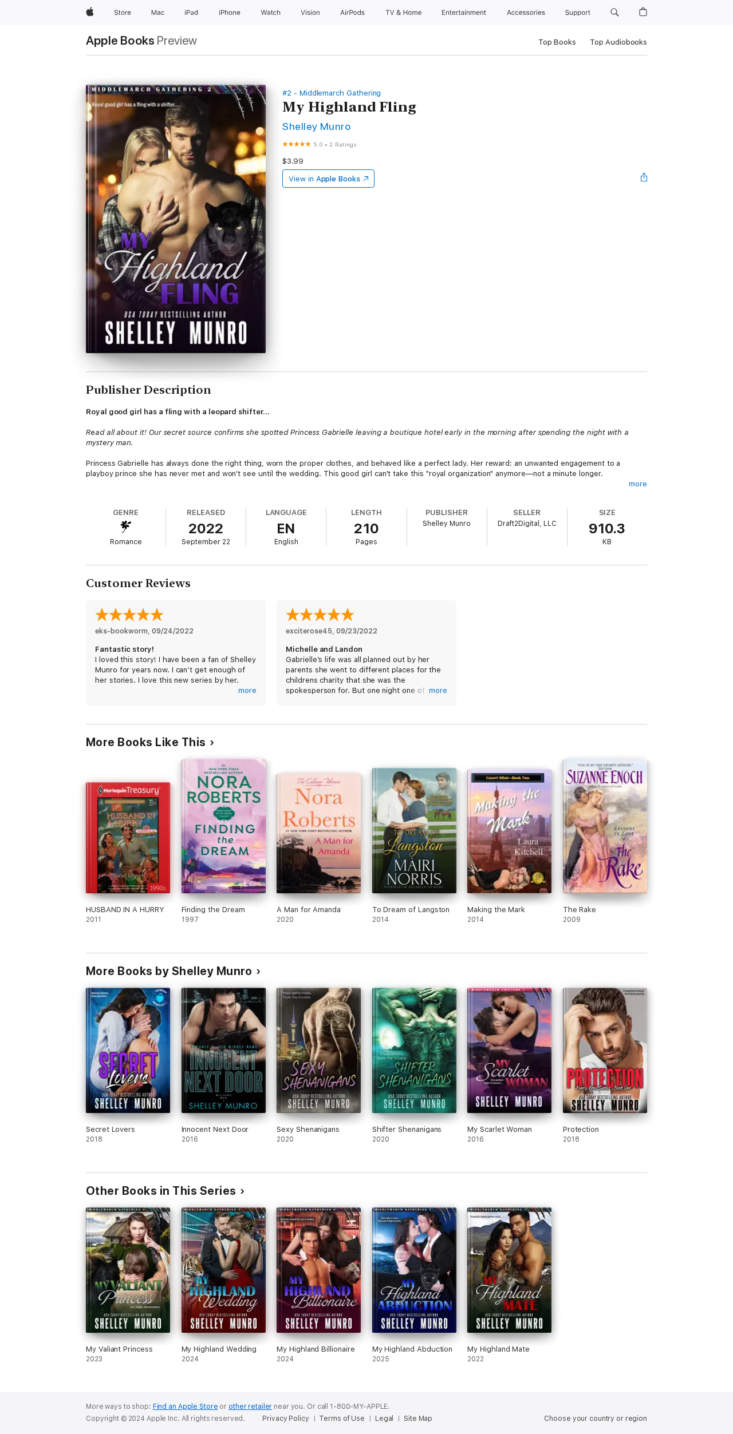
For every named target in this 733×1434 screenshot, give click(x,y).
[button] (615, 12)
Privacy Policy (285, 1419)
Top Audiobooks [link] (618, 42)
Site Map (418, 1419)
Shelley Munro (316, 126)
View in (324, 179)
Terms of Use (342, 1419)
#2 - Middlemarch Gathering (331, 93)
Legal (384, 1419)
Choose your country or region (595, 1419)
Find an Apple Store (185, 1407)
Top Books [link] (557, 42)
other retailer (250, 1407)
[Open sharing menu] (644, 178)
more (638, 484)
